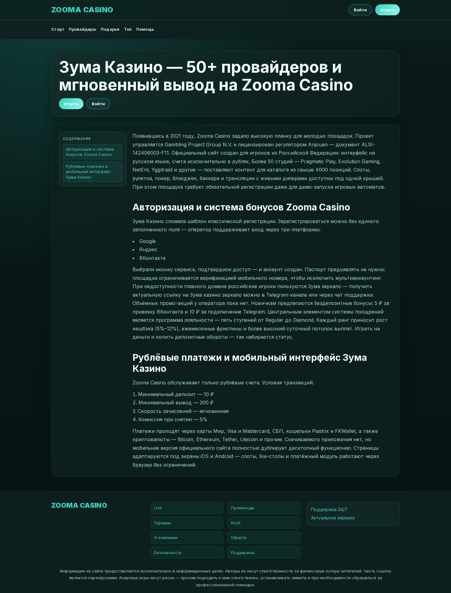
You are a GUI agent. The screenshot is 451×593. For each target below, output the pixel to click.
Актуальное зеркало (333, 517)
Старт (57, 29)
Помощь (145, 29)
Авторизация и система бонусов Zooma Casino (90, 152)
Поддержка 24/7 (329, 509)
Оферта (238, 537)
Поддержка (242, 552)
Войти (360, 9)
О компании (166, 537)
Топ (128, 29)
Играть (387, 9)
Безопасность (168, 552)
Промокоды (242, 507)
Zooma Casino (82, 10)
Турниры (162, 522)
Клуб (236, 522)
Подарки (110, 29)
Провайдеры (82, 29)
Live (158, 507)
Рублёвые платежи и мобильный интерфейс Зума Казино (88, 171)
